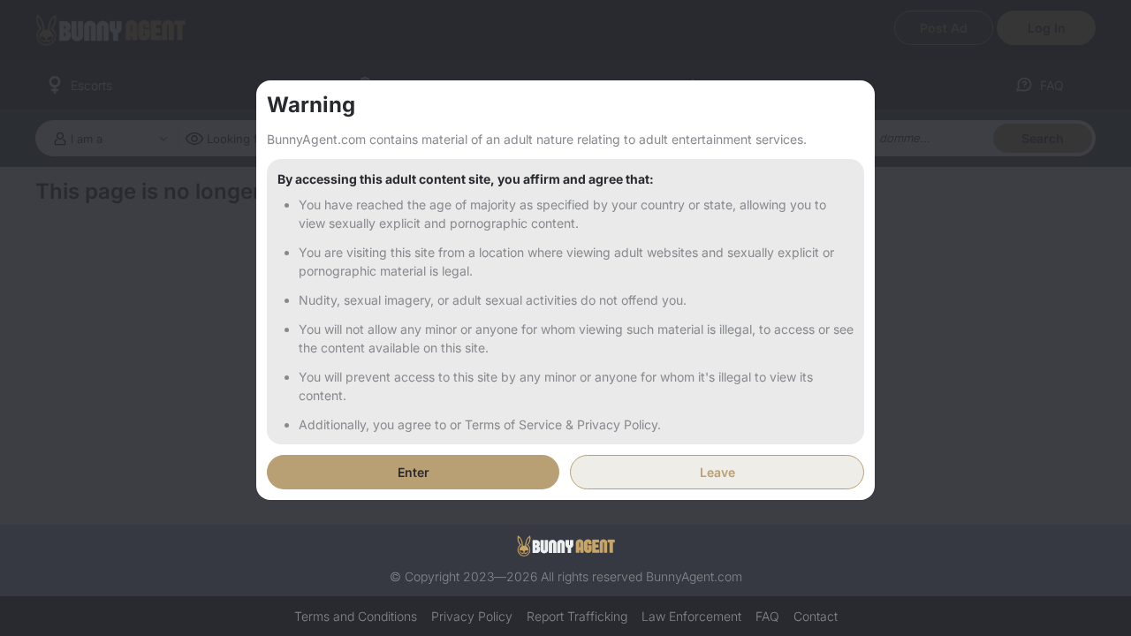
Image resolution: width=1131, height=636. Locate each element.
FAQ (767, 616)
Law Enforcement (691, 616)
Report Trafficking (577, 616)
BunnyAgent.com (694, 576)
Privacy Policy (471, 616)
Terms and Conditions (355, 616)
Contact (815, 616)
